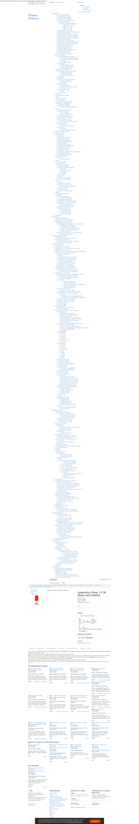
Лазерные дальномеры (66, 73)
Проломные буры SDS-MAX (67, 329)
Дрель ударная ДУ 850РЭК (36, 699)
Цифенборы (64, 330)
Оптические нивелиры (66, 81)
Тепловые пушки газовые (61, 573)
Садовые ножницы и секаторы (65, 500)
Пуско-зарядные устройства (61, 239)
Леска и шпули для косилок (64, 482)
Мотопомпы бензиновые (67, 454)
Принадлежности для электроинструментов (65, 267)
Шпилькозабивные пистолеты (65, 154)
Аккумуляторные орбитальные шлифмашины (69, 32)
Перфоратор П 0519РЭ (99, 713)
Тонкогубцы (64, 173)
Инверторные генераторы (70, 555)
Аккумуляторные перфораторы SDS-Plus (68, 34)
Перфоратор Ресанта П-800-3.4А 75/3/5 (58, 728)
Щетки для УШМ (65, 408)
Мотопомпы (58, 450)
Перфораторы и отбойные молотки (63, 102)
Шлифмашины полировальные (65, 206)
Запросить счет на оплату (84, 634)
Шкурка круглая (64, 399)
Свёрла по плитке (65, 392)
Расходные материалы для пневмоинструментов (70, 232)
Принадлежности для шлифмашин (66, 265)
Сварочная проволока (69, 287)
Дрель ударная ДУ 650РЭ (36, 674)
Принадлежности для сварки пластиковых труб (69, 291)
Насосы (60, 459)
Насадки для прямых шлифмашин (66, 363)
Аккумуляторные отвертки (64, 33)
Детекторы (60, 76)
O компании (31, 805)
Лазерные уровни (65, 85)
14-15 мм (63, 333)
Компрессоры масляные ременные (63, 221)
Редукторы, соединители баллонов (66, 300)
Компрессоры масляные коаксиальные (64, 219)
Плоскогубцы (64, 172)
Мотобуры (57, 449)
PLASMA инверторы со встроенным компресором (70, 524)
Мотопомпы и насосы (60, 451)
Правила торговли (53, 796)
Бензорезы (57, 541)
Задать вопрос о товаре (72, 648)
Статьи (51, 816)
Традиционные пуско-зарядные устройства (68, 241)
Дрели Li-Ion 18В (68, 27)
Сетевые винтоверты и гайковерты (66, 56)
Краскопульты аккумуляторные (65, 46)
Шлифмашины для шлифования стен (67, 200)
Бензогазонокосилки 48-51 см (68, 415)
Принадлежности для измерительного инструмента (67, 248)
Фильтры (66, 476)
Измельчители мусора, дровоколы (66, 441)
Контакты (51, 813)
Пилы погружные (65, 112)
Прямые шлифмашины (63, 196)
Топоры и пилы (61, 502)
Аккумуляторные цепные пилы (65, 45)
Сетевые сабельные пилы (67, 125)
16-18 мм (63, 348)
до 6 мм (63, 355)
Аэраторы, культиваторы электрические (67, 436)
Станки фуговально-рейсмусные (69, 186)
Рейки (62, 91)
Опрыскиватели (59, 479)
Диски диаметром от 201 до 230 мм (69, 381)
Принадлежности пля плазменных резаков (68, 293)
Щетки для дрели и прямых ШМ (68, 407)
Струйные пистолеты (63, 150)
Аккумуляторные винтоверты (65, 17)
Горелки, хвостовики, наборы (68, 290)
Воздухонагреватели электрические (63, 570)
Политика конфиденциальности (57, 806)
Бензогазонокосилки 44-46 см (68, 414)
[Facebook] (31, 819)
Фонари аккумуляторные (64, 52)
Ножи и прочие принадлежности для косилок (68, 485)
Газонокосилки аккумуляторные (65, 418)
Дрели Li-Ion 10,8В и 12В (70, 24)
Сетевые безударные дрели (67, 65)
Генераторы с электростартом (71, 554)
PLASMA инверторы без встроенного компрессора (70, 522)
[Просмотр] (34, 672)
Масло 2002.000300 (77, 750)
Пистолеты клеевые (60, 133)
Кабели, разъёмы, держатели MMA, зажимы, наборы (70, 274)
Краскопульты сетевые (63, 95)
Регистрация (86, 6)
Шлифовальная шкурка (63, 398)
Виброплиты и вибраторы (61, 542)
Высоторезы (61, 440)
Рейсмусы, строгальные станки (65, 185)
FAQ (50, 810)
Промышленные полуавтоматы (65, 526)
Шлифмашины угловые (63, 208)
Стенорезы (57, 565)
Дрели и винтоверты (60, 55)
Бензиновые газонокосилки (64, 412)
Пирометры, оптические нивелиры (66, 79)
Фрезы (59, 395)
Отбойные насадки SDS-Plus (68, 369)
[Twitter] (31, 821)
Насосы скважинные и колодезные (69, 467)
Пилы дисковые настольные (64, 110)
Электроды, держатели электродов (69, 277)
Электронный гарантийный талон (57, 800)
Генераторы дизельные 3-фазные (69, 561)
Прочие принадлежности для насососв (73, 473)
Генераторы (58, 548)
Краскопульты (58, 94)
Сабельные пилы (62, 124)
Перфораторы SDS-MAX (64, 104)
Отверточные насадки (63, 371)
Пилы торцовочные (62, 122)
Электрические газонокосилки (65, 420)
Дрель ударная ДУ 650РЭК (57, 674)
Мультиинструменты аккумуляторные (67, 49)
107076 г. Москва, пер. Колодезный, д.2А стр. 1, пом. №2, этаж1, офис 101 (80, 795)
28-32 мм (63, 339)
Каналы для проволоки (69, 283)
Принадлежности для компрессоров (63, 222)
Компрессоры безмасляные (61, 218)
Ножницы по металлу (66, 170)
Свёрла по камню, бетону (67, 389)
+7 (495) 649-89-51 (39, 2)
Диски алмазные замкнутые (67, 313)
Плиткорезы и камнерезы (64, 183)
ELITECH (83, 598)
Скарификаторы (59, 506)
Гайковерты (64, 60)
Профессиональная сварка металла (64, 525)
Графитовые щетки (59, 245)
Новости (51, 817)
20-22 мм (63, 336)
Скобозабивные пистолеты (64, 148)
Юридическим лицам (54, 801)
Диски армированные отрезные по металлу (71, 319)
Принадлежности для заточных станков (67, 257)
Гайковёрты (61, 135)
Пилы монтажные (62, 118)
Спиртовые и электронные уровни (69, 86)
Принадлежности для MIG (64, 278)
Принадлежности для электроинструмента (65, 252)
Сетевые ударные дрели (67, 68)
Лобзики (57, 97)
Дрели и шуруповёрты (63, 138)
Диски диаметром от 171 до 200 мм (69, 379)
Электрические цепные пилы (68, 130)
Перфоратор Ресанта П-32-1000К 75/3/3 (100, 728)
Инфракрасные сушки (60, 571)
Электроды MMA (62, 304)
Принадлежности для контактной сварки (67, 275)
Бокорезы (63, 169)
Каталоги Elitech (53, 793)
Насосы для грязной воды (70, 462)
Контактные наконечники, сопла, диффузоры (74, 284)
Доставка (82, 648)
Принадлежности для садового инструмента (65, 480)
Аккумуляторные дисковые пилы (66, 20)
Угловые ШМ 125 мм (66, 211)
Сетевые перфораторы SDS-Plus (69, 107)
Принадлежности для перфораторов (67, 260)
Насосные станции (62, 457)
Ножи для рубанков (62, 365)
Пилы (56, 108)
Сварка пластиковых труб (61, 538)
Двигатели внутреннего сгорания (66, 307)
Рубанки (57, 160)
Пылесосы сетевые (65, 159)
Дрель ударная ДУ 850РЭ (99, 686)
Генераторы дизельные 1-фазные (69, 560)
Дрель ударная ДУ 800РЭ (78, 674)
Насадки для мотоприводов (64, 430)
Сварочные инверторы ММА (65, 518)
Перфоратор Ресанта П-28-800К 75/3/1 (79, 728)
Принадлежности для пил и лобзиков (67, 262)
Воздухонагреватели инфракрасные (63, 568)
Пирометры (64, 82)
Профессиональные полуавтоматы (66, 529)
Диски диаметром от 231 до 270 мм (69, 382)
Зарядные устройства (60, 236)
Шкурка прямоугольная (66, 401)
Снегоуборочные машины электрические (68, 511)
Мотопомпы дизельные (66, 456)
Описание (31, 648)
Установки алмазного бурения (65, 190)
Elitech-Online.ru (32, 651)
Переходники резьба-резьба (67, 225)
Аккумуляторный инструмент (62, 14)
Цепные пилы (61, 127)
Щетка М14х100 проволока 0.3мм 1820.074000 (57, 753)
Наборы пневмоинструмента (65, 141)
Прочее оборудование (60, 306)
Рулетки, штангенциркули (67, 75)
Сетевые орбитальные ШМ (67, 205)
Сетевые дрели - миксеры (67, 66)
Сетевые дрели (61, 63)
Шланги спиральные (66, 231)
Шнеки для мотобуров (63, 492)
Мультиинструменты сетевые (65, 101)
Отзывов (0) (61, 648)
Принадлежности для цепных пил (66, 487)
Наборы (63, 356)
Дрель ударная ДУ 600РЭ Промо (57, 702)
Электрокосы (61, 431)
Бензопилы (63, 128)
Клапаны (66, 472)
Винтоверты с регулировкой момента (70, 59)
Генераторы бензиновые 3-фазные (69, 557)
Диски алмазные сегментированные (69, 314)
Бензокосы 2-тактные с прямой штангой (70, 427)
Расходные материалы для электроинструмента (66, 310)
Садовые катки (58, 503)
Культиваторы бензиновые (64, 437)
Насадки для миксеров (63, 361)
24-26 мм (63, 337)
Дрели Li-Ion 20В (68, 29)
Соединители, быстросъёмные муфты (70, 228)
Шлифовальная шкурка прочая (68, 404)
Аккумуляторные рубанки (64, 39)
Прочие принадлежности (70, 286)
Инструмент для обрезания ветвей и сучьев (68, 498)
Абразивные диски (62, 311)
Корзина (85, 8)
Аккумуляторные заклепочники (65, 30)
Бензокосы (60, 425)
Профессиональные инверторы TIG (66, 528)
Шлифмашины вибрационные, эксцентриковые (69, 151)
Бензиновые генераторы (64, 550)
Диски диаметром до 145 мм (68, 376)
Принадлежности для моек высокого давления (69, 446)
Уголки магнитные (62, 303)
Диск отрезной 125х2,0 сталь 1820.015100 (100, 750)
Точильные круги (62, 394)
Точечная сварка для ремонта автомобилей (71, 537)
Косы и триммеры (59, 424)
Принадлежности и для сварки (62, 273)
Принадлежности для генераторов (66, 563)
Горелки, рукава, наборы (70, 281)
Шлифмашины (58, 195)
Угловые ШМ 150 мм (66, 212)
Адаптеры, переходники (66, 261)
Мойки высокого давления (61, 444)
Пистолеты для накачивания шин (66, 146)
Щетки (59, 405)
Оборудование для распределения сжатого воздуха (70, 223)
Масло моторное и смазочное (62, 247)
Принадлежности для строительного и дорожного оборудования (70, 251)
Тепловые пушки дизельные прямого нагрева (66, 574)
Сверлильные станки (63, 187)
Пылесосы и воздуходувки (61, 156)
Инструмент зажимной (63, 164)
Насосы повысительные (66, 466)
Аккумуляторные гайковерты (65, 19)
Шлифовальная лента (63, 397)
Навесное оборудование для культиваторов (68, 483)
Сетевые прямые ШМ (66, 198)
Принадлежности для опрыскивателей (67, 486)
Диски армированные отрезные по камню (71, 317)
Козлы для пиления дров (61, 423)
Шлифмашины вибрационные (65, 199)
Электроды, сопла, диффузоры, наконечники (72, 296)
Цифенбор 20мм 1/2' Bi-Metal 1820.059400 (41, 586)
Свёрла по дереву (65, 388)
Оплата (89, 648)
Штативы (63, 92)
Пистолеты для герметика (64, 177)
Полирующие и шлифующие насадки (67, 385)
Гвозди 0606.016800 (34, 749)
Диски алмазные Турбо (66, 316)
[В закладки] (79, 641)
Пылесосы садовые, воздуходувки (63, 493)
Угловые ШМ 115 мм (66, 209)
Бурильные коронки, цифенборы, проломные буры (70, 323)
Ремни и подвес (62, 490)
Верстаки (60, 182)
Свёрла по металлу (65, 391)
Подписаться (95, 804)
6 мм (62, 350)
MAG (62, 280)
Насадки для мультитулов (64, 362)
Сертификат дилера (51, 648)
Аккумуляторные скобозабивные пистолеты (68, 42)
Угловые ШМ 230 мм (66, 213)
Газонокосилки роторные (61, 411)
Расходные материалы (66, 234)
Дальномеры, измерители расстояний (67, 71)
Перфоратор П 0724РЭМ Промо (78, 702)
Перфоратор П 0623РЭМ (99, 699)
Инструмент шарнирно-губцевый (66, 167)
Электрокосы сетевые (66, 433)
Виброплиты (61, 545)
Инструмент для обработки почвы (66, 496)
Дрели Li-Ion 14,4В (68, 26)
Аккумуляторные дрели (63, 22)
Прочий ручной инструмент (64, 179)
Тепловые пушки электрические (62, 577)
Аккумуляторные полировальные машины (68, 37)
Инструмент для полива (64, 499)
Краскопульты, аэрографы (64, 140)
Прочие (63, 358)
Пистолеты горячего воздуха (62, 131)
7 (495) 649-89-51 (61, 661)
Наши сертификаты (54, 809)
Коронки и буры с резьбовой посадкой (70, 326)
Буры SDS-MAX (61, 332)
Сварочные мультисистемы (64, 519)
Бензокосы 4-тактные (66, 428)
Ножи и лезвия (61, 174)
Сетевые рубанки (62, 161)
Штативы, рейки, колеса (64, 89)
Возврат (51, 814)
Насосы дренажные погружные (68, 460)
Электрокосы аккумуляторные (65, 53)
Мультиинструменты (60, 99)
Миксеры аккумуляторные (64, 47)
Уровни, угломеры (62, 84)
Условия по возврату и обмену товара (58, 798)
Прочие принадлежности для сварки (66, 299)
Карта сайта (52, 811)
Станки (57, 180)
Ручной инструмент (59, 163)
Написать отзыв (86, 643)
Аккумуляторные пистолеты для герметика (68, 36)
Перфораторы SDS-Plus (64, 105)
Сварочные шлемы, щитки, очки (65, 301)
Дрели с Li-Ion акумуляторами (68, 23)
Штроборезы (58, 215)
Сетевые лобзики (62, 98)
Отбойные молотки (62, 143)
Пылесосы (60, 157)
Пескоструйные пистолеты (64, 144)
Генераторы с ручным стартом (71, 552)
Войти (88, 11)
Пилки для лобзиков (63, 372)
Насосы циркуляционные (67, 469)
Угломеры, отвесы (65, 88)
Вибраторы (60, 544)
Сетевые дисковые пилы (67, 114)
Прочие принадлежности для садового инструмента (70, 489)
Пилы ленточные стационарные (65, 117)
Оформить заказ (87, 9)
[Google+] (31, 822)
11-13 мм (63, 345)
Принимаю (95, 821)
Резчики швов (58, 564)
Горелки (63, 294)
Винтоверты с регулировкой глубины (69, 58)
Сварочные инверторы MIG (64, 515)
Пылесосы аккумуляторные (64, 50)
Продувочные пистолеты (64, 147)
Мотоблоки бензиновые (60, 447)
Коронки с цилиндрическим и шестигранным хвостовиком (74, 327)
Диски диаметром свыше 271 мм (69, 384)
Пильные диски (61, 375)
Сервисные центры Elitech (55, 797)
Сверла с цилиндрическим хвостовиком (67, 387)
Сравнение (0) (81, 2)
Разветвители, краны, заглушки (68, 226)
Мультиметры (61, 78)
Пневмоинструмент (59, 134)
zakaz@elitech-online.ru (59, 2)
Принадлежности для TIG (64, 288)
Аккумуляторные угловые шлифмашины (67, 43)
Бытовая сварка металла (61, 513)
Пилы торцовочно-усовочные (65, 120)
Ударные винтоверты (66, 62)
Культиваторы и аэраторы (61, 434)
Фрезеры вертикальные (63, 193)
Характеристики (40, 648)
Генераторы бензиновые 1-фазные (69, 551)
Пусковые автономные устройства (63, 242)
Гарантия (51, 807)
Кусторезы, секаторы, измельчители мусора (65, 438)
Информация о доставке (55, 803)
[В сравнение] (81, 641)
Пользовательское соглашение (56, 804)
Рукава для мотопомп (69, 475)
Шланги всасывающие (69, 477)
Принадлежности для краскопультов (66, 258)
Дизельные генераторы (63, 558)
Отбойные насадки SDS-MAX (68, 368)
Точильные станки (62, 189)
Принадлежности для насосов (68, 470)
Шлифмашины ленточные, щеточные (67, 202)
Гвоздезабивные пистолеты (64, 137)
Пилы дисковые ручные (63, 111)
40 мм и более (64, 340)
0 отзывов (80, 643)
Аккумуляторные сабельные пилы (66, 40)
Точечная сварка (62, 534)
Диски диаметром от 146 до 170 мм (69, 378)
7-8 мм (62, 352)
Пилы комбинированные (64, 115)
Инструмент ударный (63, 166)
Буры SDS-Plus (61, 343)
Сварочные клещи (65, 535)
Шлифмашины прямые (63, 153)
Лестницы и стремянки (63, 309)
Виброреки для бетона (60, 547)
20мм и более (64, 349)
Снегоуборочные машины (61, 508)
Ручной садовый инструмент (62, 495)
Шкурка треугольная (66, 402)
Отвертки (60, 176)
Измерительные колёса (66, 72)
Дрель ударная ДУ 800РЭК (100, 672)
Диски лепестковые (65, 322)
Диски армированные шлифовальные (70, 320)
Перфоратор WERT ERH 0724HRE (35, 729)
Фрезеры (57, 192)
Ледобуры (60, 255)
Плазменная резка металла (61, 521)
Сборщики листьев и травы (61, 505)
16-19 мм (63, 335)
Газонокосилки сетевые (66, 421)
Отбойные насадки (62, 366)
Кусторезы (60, 443)
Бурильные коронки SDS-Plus (68, 324)
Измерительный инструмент (62, 69)
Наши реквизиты (32, 804)
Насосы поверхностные (66, 464)
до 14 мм (63, 342)
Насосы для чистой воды (70, 463)
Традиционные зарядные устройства (67, 238)
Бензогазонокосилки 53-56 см (68, 417)
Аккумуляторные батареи (64, 16)
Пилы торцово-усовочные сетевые (69, 121)
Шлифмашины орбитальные (65, 203)
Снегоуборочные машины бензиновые (67, 509)
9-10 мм (63, 353)
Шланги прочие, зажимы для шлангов (70, 229)
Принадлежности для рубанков (65, 264)
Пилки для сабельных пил (64, 374)
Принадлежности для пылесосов (63, 249)
